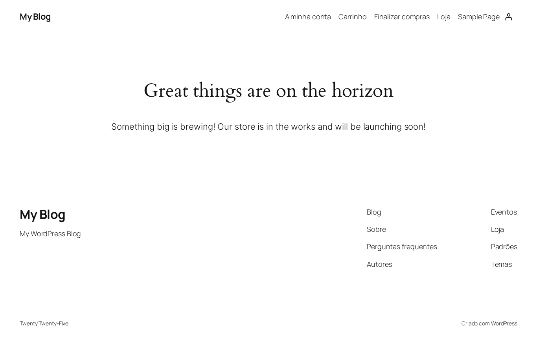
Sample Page (479, 16)
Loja (444, 16)
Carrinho (352, 16)
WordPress (504, 323)
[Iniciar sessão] (508, 17)
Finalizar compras (402, 16)
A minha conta (308, 16)
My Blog (35, 16)
